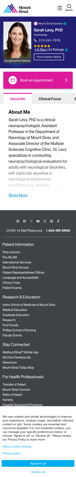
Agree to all (38, 463)
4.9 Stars (41, 50)
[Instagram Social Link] (45, 221)
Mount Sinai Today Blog (18, 367)
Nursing (8, 400)
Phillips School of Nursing (19, 330)
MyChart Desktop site (17, 357)
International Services (17, 262)
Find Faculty (11, 325)
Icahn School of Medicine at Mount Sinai (29, 305)
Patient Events (12, 288)
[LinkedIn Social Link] (18, 221)
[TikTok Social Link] (58, 221)
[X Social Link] (31, 221)
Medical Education (15, 310)
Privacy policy (12, 453)
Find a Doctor (11, 252)
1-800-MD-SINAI (58, 230)
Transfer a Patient (14, 384)
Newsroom (10, 362)
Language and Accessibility (21, 278)
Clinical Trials (11, 283)
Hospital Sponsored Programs (22, 405)
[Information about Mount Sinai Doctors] (64, 23)
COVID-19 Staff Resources (24, 230)
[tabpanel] (38, 153)
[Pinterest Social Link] (51, 221)
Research (9, 320)
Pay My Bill (10, 257)
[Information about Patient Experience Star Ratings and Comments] (66, 50)
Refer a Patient (12, 395)
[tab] (17, 98)
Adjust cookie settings (17, 446)
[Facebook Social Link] (24, 221)
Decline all (38, 472)
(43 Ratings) (56, 50)
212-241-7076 (49, 40)
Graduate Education (16, 315)
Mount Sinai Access (16, 267)
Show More (17, 195)
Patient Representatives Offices (23, 272)
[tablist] (38, 98)
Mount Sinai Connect (16, 390)
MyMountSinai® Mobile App (20, 352)
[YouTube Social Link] (38, 221)
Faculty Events (12, 335)
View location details (49, 56)
